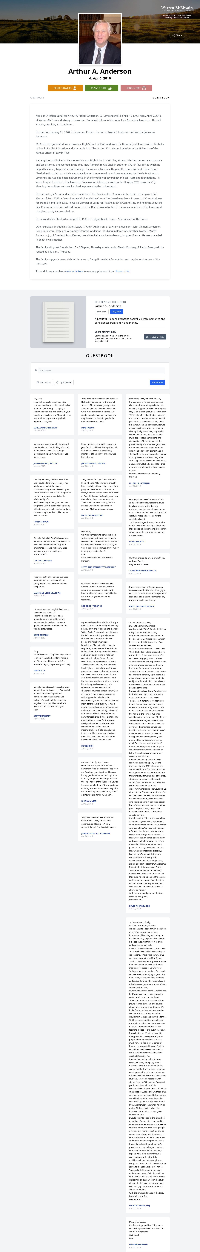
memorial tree (74, 271)
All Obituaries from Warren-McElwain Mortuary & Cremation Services (177, 16)
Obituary (37, 97)
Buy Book (117, 311)
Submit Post (157, 382)
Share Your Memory (155, 337)
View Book (101, 311)
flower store (122, 271)
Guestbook (161, 97)
